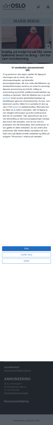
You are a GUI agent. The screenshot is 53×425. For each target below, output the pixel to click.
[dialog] (26, 212)
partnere (6, 98)
